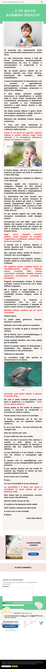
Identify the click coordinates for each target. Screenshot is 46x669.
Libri (25, 626)
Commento (5, 586)
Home (25, 621)
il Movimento (32, 621)
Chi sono (26, 625)
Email (4, 607)
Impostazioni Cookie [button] (6, 666)
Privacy (31, 623)
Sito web (4, 611)
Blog (25, 623)
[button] (42, 2)
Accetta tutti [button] (14, 666)
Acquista (33, 554)
